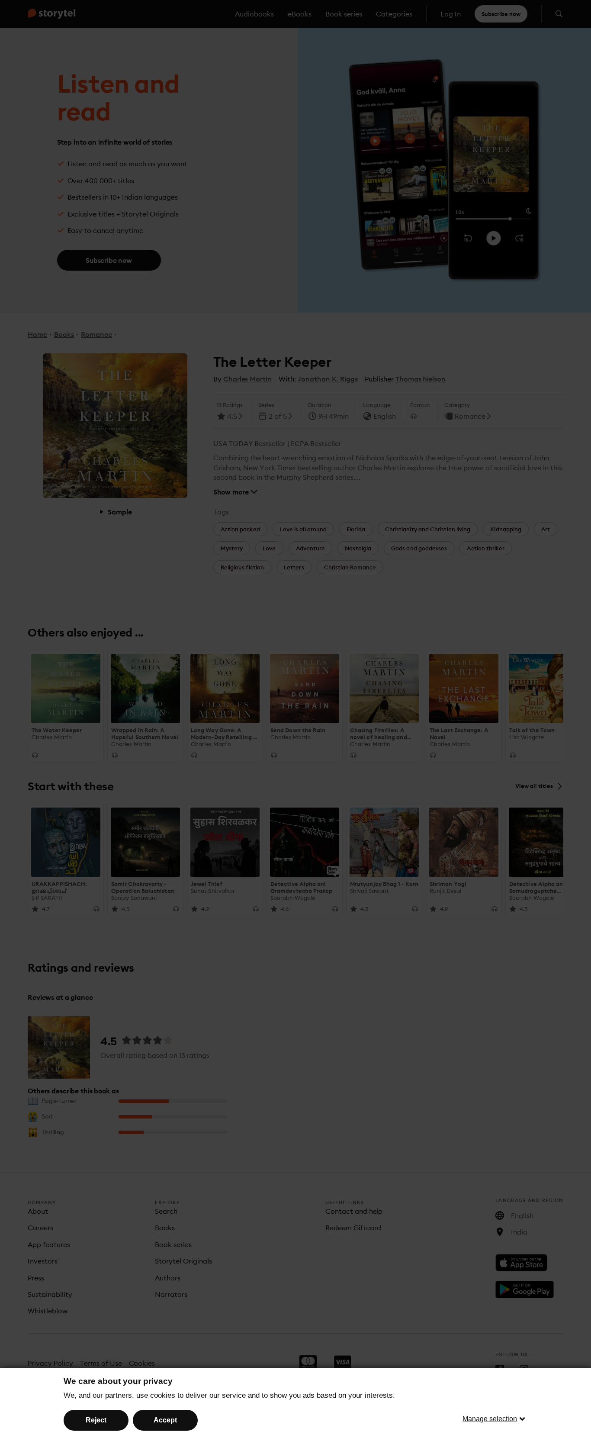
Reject (96, 1420)
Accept (165, 1420)
